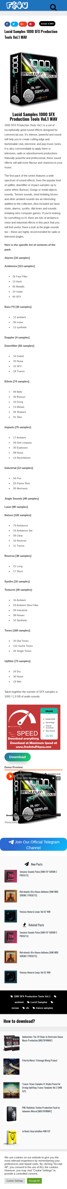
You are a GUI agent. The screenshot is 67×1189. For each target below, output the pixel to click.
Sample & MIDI (47, 24)
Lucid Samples (39, 1002)
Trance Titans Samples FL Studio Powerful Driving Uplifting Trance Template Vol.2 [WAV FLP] (42, 1087)
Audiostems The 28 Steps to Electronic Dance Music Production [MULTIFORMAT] (42, 1038)
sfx (27, 1008)
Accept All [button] (34, 1180)
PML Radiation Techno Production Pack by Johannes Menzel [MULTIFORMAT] (41, 1109)
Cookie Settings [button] (15, 1180)
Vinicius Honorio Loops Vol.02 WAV (35, 911)
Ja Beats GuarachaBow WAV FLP (36, 1131)
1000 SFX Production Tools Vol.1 (32, 996)
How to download (18, 1021)
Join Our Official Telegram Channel (37, 845)
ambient (19, 1002)
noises (15, 1008)
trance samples (44, 1008)
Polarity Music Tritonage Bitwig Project (39, 1060)
